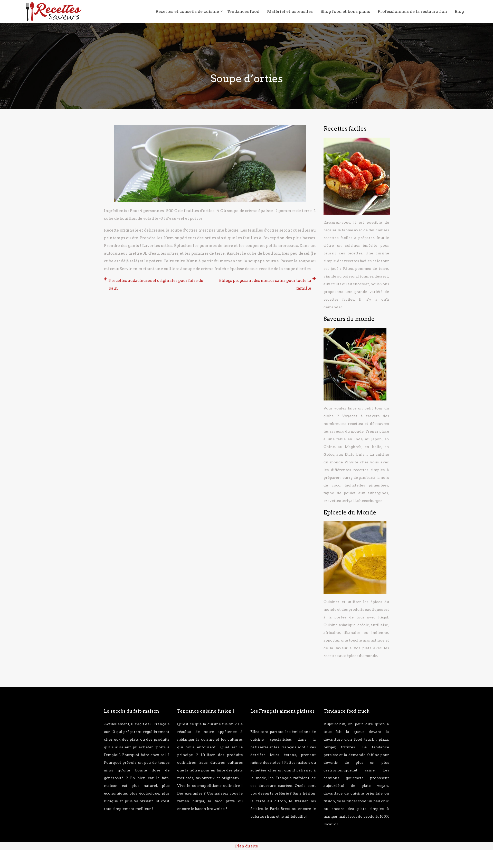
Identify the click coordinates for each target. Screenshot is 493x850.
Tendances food (243, 11)
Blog (459, 11)
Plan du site (246, 846)
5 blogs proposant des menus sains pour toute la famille (265, 284)
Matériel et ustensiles (290, 11)
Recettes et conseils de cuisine (187, 11)
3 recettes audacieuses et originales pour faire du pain (156, 284)
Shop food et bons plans (345, 11)
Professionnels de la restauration (412, 11)
